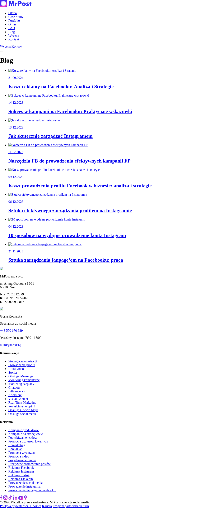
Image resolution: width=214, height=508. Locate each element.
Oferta (12, 13)
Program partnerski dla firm (71, 506)
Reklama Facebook (21, 467)
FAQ (11, 28)
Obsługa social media (22, 414)
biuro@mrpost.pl (11, 345)
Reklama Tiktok (18, 475)
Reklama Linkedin (20, 479)
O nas (12, 24)
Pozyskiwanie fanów (22, 460)
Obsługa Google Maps (23, 410)
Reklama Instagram (21, 471)
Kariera (47, 506)
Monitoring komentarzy (23, 380)
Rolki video (16, 369)
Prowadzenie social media (26, 482)
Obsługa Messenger (21, 376)
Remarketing (16, 445)
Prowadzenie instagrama (24, 486)
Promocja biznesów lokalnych (28, 441)
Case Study (15, 17)
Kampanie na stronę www (25, 434)
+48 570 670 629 (11, 330)
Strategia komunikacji (22, 361)
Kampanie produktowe (23, 430)
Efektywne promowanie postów (29, 464)
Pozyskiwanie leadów (22, 437)
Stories (12, 372)
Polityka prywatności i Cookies (20, 506)
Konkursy (15, 395)
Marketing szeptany (21, 384)
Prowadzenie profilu (21, 365)
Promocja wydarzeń (21, 452)
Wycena (13, 35)
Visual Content (18, 399)
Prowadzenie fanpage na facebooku (32, 490)
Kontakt (13, 39)
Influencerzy (16, 391)
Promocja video (18, 456)
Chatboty (14, 387)
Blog (11, 32)
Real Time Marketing (22, 402)
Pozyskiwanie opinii (21, 406)
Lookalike (15, 449)
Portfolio (14, 20)
